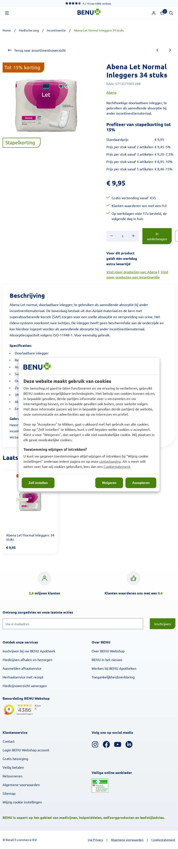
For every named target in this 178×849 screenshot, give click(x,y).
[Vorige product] (157, 50)
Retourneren (12, 776)
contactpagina (110, 461)
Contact (9, 741)
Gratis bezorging (15, 758)
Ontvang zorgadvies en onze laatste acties (47, 612)
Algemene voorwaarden (21, 784)
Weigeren (109, 483)
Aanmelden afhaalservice (22, 668)
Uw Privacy (95, 840)
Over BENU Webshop (108, 651)
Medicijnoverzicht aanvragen (25, 685)
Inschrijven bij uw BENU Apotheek (29, 651)
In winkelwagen (157, 236)
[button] (7, 13)
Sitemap (9, 793)
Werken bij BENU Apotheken (114, 668)
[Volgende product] (170, 50)
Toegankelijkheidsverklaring (113, 677)
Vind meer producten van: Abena (131, 272)
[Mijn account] (153, 13)
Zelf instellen (38, 483)
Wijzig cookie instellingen (22, 802)
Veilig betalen (13, 767)
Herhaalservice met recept (23, 677)
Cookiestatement (117, 466)
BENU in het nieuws (107, 659)
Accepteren (141, 483)
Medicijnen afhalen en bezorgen (27, 659)
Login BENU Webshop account (26, 750)
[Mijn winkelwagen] (162, 13)
